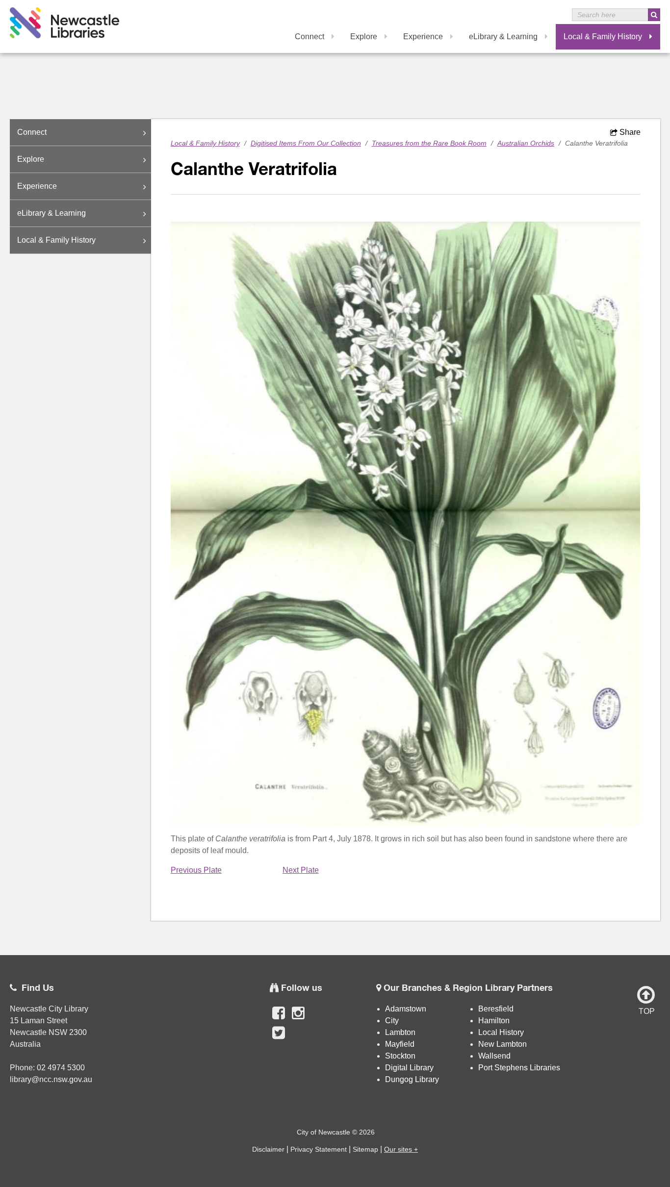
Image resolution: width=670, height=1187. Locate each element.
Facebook (278, 1018)
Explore (363, 36)
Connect (309, 36)
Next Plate (301, 870)
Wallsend (494, 1056)
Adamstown (405, 1009)
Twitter (278, 1037)
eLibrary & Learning (503, 36)
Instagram (298, 1018)
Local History (501, 1032)
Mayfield (399, 1044)
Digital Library (409, 1067)
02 (42, 1067)
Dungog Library (412, 1079)
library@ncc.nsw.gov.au (51, 1079)
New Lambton (502, 1044)
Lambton (400, 1032)
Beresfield (496, 1009)
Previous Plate (196, 870)
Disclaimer (268, 1149)
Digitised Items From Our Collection (306, 143)
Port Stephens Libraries (520, 1067)
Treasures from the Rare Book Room (429, 143)
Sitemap (365, 1149)
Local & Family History (603, 36)
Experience (423, 36)
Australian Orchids (525, 143)
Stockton (400, 1056)
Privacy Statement (318, 1149)
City (392, 1020)
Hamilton (494, 1020)
